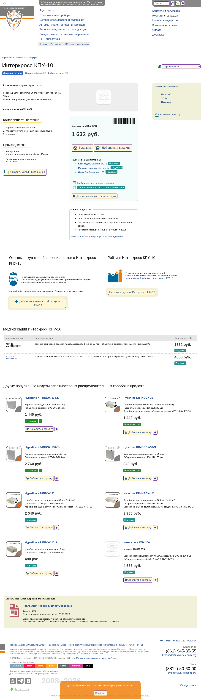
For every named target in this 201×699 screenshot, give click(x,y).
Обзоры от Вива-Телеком (77, 44)
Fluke (51, 666)
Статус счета (188, 685)
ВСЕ (88, 666)
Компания (158, 25)
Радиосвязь (46, 10)
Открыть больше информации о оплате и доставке (97, 236)
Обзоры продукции (37, 645)
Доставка (158, 34)
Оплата (156, 29)
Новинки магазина (18, 645)
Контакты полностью (172, 640)
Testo (40, 666)
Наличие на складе (57, 645)
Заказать (85, 147)
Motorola (17, 666)
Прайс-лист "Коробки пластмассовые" (48, 605)
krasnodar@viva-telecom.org (179, 655)
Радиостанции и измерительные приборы (96, 658)
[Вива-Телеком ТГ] (21, 681)
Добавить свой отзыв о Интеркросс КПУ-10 (40, 303)
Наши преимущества (165, 20)
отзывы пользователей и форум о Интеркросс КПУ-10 (151, 276)
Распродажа (56, 44)
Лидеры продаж (95, 645)
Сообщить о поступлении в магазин (95, 183)
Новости (157, 15)
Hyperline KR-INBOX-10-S (41, 542)
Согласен (100, 693)
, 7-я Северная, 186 (91, 172)
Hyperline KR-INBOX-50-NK (42, 397)
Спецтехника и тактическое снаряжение (64, 34)
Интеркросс (33, 57)
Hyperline (165, 94)
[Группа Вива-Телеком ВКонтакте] (29, 681)
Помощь (139, 645)
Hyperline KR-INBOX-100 (138, 493)
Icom (29, 666)
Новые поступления (77, 645)
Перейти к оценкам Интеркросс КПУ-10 (132, 292)
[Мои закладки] (183, 3)
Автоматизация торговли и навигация (62, 24)
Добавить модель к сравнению (27, 171)
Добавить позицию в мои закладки (95, 196)
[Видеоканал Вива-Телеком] (13, 681)
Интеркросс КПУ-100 (136, 542)
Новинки (43, 44)
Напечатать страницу (170, 115)
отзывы (172, 25)
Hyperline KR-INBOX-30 (138, 397)
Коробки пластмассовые (13, 57)
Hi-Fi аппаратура (49, 38)
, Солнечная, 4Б (92, 163)
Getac (63, 666)
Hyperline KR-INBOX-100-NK (42, 447)
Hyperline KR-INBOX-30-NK (140, 447)
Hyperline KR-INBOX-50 (39, 493)
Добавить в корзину (115, 147)
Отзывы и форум (34, 73)
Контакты (158, 10)
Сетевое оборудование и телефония (61, 19)
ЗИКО (164, 98)
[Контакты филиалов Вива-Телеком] (172, 3)
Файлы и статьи (56, 73)
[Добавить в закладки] (56, 429)
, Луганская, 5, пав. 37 (93, 168)
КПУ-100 (13, 357)
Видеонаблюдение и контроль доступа (63, 29)
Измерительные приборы (55, 15)
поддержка (173, 10)
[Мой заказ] (177, 3)
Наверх (191, 640)
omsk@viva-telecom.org (182, 672)
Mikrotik (76, 666)
